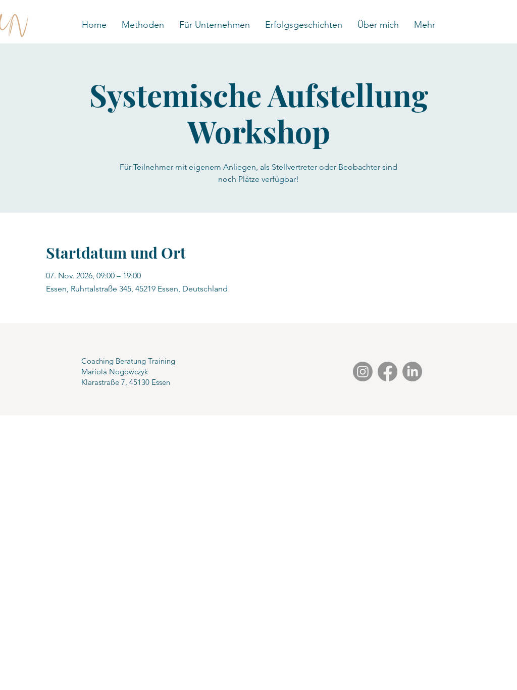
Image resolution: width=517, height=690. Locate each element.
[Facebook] (387, 371)
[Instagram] (363, 371)
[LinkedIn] (412, 371)
